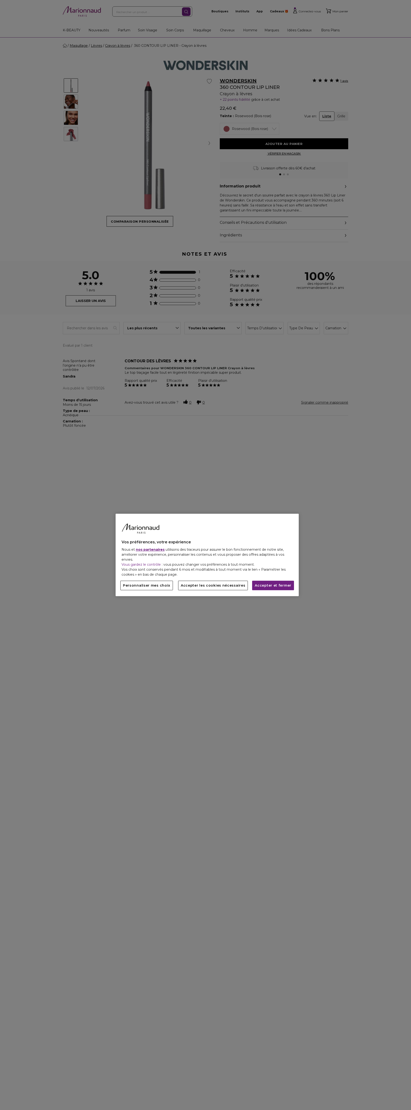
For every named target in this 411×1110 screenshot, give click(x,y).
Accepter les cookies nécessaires (213, 586)
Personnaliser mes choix (146, 586)
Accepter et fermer (273, 586)
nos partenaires (150, 550)
